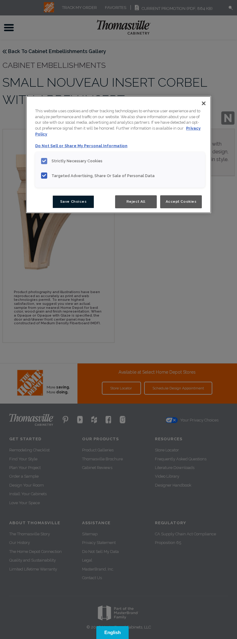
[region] (118, 155)
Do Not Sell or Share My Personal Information (81, 145)
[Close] (203, 103)
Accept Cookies (181, 201)
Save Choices (73, 201)
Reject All (136, 201)
